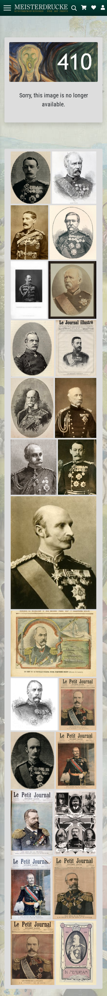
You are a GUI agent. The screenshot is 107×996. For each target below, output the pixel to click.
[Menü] (7, 8)
